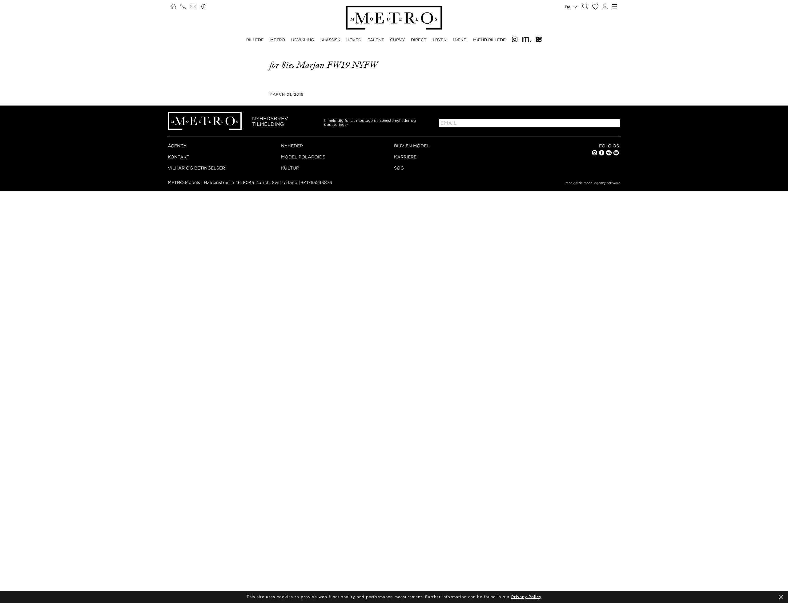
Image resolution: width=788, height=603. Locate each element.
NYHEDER (292, 145)
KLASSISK (330, 40)
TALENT (376, 40)
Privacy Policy (526, 597)
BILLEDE (255, 40)
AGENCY (177, 145)
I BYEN (440, 40)
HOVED (353, 40)
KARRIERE (405, 156)
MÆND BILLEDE (489, 40)
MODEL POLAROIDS (303, 156)
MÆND (460, 40)
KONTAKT (178, 156)
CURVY (397, 40)
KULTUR (290, 168)
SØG (399, 168)
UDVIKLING (302, 40)
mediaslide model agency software (592, 183)
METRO (277, 40)
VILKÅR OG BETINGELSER (196, 168)
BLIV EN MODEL (411, 145)
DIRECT (418, 40)
